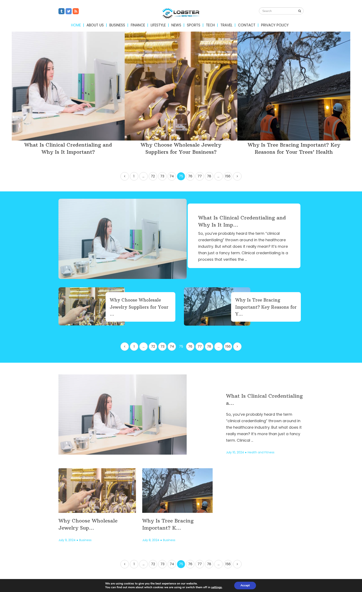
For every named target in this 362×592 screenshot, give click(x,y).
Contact (246, 25)
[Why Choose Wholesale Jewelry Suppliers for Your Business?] (181, 86)
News (176, 25)
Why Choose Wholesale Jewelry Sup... (88, 524)
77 (200, 176)
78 (209, 176)
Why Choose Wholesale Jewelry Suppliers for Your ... (139, 307)
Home (76, 25)
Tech (210, 25)
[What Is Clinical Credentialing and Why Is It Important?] (68, 86)
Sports (193, 25)
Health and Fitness (261, 452)
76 (190, 176)
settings (216, 587)
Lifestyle (158, 25)
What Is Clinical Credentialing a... (264, 399)
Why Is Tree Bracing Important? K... (168, 524)
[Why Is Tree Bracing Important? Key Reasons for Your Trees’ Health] (293, 86)
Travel (226, 25)
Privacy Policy (275, 25)
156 (227, 176)
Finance (138, 25)
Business (117, 25)
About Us (95, 25)
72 (153, 176)
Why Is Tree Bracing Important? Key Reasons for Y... (266, 307)
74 (171, 176)
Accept (245, 585)
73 (162, 176)
